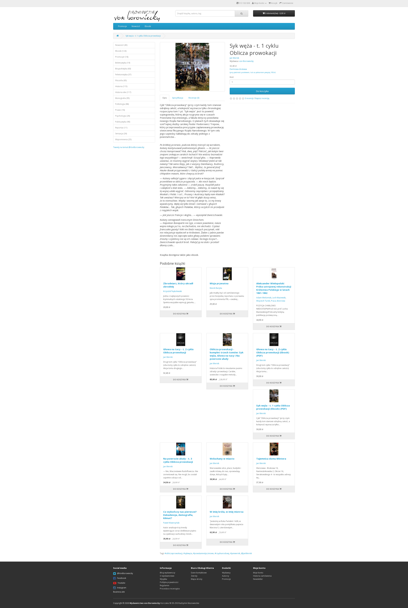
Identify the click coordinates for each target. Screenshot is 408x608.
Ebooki (148, 26)
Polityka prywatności (169, 582)
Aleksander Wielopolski (273, 288)
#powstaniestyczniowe (203, 553)
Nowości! (136, 26)
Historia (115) (121, 86)
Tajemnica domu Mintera (271, 458)
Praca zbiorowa (278, 300)
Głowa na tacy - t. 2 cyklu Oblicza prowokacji (178, 351)
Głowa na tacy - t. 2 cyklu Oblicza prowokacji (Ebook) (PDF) (272, 352)
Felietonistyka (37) (123, 74)
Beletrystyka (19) (122, 62)
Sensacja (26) (121, 133)
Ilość (232, 77)
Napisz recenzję (262, 98)
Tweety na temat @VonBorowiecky (128, 147)
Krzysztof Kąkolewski (172, 291)
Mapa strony (196, 579)
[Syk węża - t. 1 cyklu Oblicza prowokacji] (192, 67)
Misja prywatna (219, 283)
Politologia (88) (122, 104)
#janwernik (235, 553)
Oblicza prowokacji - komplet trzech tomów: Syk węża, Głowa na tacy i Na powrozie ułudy (226, 354)
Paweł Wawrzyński (171, 522)
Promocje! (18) (121, 56)
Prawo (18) (120, 110)
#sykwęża (187, 553)
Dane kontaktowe (199, 572)
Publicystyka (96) (122, 121)
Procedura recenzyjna (170, 588)
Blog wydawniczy (167, 572)
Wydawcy (226, 572)
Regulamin (164, 585)
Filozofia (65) (121, 80)
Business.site (119, 591)
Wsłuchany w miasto (222, 458)
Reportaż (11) (121, 127)
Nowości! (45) (121, 45)
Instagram (121, 587)
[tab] (165, 98)
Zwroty (194, 576)
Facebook (121, 578)
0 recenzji (249, 98)
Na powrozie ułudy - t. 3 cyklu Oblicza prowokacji (178, 460)
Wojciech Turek (263, 300)
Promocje (122, 26)
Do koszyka (262, 91)
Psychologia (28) (122, 115)
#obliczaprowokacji (173, 553)
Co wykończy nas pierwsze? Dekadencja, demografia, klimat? (180, 515)
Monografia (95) (122, 98)
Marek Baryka (216, 288)
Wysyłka (163, 579)
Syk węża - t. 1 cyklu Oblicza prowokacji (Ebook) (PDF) (273, 407)
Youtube (121, 583)
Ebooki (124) (120, 51)
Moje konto (258, 572)
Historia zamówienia (262, 576)
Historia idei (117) (123, 92)
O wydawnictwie (167, 576)
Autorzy (225, 576)
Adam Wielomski (263, 297)
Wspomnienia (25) (123, 139)
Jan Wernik (168, 357)
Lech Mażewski (279, 297)
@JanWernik (246, 553)
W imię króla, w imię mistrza (226, 511)
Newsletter (258, 579)
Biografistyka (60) (123, 68)
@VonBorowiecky (125, 573)
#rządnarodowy (222, 553)
